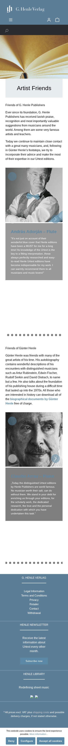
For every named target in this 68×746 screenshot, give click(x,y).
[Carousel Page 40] (52, 335)
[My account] (49, 19)
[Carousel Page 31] (16, 335)
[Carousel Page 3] (6, 563)
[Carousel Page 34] (28, 335)
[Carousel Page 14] (50, 563)
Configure (27, 740)
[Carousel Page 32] (20, 335)
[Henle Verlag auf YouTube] (31, 722)
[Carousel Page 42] (60, 335)
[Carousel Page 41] (56, 335)
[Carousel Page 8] (26, 563)
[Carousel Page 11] (38, 563)
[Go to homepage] (34, 8)
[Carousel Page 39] (48, 335)
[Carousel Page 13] (46, 563)
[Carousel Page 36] (36, 335)
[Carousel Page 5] (14, 563)
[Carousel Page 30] (12, 335)
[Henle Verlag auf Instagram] (34, 722)
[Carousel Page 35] (32, 335)
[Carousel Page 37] (40, 335)
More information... (39, 734)
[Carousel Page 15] (54, 563)
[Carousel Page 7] (22, 563)
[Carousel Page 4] (10, 563)
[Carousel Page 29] (8, 335)
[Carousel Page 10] (34, 563)
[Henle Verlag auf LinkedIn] (37, 722)
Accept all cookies (50, 740)
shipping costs (41, 712)
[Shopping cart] (57, 19)
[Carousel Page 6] (18, 563)
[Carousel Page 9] (30, 563)
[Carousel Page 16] (58, 563)
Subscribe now (34, 661)
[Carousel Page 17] (62, 563)
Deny (11, 740)
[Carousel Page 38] (44, 335)
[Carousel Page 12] (42, 563)
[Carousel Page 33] (24, 335)
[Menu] (11, 19)
